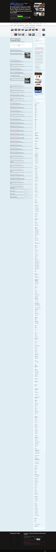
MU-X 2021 (36, 240)
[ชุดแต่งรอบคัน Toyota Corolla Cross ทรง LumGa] (43, 35)
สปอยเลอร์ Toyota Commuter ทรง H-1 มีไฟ (16, 95)
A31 (35, 327)
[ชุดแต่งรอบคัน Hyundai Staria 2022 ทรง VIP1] (29, 30)
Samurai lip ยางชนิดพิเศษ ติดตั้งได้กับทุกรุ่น (16, 72)
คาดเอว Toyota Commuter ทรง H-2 (15, 103)
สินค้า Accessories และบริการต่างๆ (23, 23)
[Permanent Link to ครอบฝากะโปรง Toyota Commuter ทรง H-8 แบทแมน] (15, 97)
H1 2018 (36, 222)
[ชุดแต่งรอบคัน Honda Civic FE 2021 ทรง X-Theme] (29, 35)
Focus (35, 378)
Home (11, 23)
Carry (35, 402)
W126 (35, 109)
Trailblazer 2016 (37, 148)
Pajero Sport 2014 (37, 304)
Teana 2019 (36, 358)
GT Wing (36, 153)
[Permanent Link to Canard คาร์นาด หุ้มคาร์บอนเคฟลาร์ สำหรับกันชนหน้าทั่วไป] (16, 185)
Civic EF (36, 184)
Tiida (35, 360)
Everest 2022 (36, 374)
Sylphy (36, 353)
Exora (35, 385)
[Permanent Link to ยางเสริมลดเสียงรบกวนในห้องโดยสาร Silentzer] (15, 177)
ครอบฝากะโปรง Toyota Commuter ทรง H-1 (17, 152)
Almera (36, 321)
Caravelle (36, 389)
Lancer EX (36, 296)
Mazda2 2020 (37, 268)
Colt (35, 290)
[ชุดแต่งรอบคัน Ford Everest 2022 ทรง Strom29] (19, 30)
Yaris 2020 (36, 512)
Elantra (36, 219)
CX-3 (35, 249)
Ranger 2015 (36, 381)
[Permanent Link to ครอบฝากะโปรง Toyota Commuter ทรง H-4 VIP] (15, 164)
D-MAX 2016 (36, 231)
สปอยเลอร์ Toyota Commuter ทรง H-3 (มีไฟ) (17, 137)
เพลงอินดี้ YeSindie (29, 542)
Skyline (36, 350)
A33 (35, 330)
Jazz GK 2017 (36, 211)
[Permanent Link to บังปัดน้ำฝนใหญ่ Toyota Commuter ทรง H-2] (14, 121)
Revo (35, 474)
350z (35, 319)
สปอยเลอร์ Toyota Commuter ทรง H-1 (16, 145)
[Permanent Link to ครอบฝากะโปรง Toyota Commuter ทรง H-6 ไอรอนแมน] (16, 159)
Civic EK (36, 187)
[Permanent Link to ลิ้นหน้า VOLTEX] (26, 190)
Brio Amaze (36, 166)
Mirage (36, 297)
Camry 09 (36, 440)
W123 (35, 106)
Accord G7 (36, 160)
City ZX (36, 181)
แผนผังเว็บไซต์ (26, 25)
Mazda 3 (36, 259)
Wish (35, 503)
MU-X (35, 237)
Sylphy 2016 (36, 354)
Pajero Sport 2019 (37, 305)
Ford (35, 369)
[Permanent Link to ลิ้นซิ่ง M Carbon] (26, 193)
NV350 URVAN (37, 345)
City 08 (35, 170)
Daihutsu (36, 366)
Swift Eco (36, 412)
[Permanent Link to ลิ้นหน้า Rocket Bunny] (27, 196)
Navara (36, 341)
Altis (35, 425)
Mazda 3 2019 (37, 265)
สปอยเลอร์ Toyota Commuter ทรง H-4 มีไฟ (16, 134)
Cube (35, 332)
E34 (35, 121)
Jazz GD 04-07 (36, 205)
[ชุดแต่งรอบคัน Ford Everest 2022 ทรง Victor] (26, 30)
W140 (35, 111)
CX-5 (35, 253)
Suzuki (36, 400)
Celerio (36, 405)
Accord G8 (36, 161)
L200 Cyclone (37, 294)
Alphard (36, 424)
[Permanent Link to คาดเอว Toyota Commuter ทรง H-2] (14, 102)
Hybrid (35, 446)
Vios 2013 (36, 499)
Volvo (35, 518)
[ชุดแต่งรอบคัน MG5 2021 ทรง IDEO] (36, 34)
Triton (35, 312)
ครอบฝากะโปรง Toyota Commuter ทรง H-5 (17, 130)
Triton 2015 (36, 313)
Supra (35, 487)
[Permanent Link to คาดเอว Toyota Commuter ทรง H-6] (14, 59)
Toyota (36, 416)
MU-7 (35, 235)
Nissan (36, 317)
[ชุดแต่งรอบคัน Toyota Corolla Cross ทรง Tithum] (43, 30)
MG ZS (36, 275)
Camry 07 (36, 439)
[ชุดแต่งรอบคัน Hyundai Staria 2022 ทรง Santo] (12, 34)
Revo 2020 (36, 478)
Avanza (36, 435)
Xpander (36, 315)
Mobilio (36, 213)
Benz (35, 104)
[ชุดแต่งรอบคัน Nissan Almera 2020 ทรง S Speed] (40, 29)
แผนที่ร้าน (15, 25)
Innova (36, 468)
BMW (35, 119)
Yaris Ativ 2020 (37, 515)
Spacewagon (36, 309)
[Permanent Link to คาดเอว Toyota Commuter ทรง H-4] (14, 109)
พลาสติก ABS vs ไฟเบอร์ (36, 23)
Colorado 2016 (37, 138)
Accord (36, 155)
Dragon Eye (36, 234)
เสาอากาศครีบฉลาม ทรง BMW (14, 75)
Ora (35, 364)
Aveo (35, 133)
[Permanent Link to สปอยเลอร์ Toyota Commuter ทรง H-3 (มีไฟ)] (15, 136)
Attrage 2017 (36, 282)
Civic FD (36, 194)
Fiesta (35, 375)
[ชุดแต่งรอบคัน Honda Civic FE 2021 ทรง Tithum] (26, 33)
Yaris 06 (36, 505)
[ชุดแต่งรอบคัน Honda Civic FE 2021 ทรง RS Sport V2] (19, 35)
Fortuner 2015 (36, 459)
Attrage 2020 (36, 283)
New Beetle (36, 392)
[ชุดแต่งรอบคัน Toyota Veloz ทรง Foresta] (12, 30)
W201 (35, 112)
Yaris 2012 (36, 508)
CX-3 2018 (36, 250)
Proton (36, 384)
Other (35, 365)
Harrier (36, 465)
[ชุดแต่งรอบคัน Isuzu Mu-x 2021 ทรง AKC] (33, 30)
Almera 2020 (36, 323)
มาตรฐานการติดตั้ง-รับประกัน (21, 25)
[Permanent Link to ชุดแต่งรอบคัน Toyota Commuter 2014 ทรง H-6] (15, 113)
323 (35, 246)
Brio (35, 165)
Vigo (35, 493)
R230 (35, 105)
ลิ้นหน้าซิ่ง (36, 526)
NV (35, 344)
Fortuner (36, 458)
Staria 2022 (36, 225)
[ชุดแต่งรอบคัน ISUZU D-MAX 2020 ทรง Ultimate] (33, 35)
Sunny (36, 351)
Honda (36, 154)
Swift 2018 (36, 411)
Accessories (11, 535)
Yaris (35, 504)
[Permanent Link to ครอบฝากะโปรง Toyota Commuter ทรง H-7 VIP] (15, 63)
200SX (36, 318)
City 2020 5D (36, 177)
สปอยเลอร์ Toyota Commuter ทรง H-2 (16, 141)
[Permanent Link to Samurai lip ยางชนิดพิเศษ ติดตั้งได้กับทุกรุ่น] (14, 71)
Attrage (36, 280)
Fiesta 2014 (36, 376)
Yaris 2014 (36, 509)
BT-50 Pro (36, 247)
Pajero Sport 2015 (37, 307)
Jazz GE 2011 (36, 208)
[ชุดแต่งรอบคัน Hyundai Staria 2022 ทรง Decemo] (36, 30)
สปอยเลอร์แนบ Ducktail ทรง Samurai (16, 50)
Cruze (35, 140)
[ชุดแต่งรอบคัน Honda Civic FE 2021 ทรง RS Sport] (22, 35)
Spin (35, 146)
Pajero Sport (36, 303)
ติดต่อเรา (12, 25)
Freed (35, 200)
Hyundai (36, 218)
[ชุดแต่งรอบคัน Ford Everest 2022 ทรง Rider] (15, 30)
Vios (35, 496)
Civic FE (36, 195)
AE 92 (35, 420)
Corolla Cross (37, 455)
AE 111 (35, 419)
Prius (35, 472)
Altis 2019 (36, 433)
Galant (36, 293)
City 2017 (36, 174)
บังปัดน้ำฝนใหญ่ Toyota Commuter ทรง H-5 (17, 107)
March (36, 338)
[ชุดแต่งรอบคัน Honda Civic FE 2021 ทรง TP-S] (15, 35)
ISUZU (36, 227)
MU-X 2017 (36, 238)
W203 (35, 115)
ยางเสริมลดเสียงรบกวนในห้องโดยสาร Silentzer (17, 178)
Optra (35, 143)
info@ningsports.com (23, 14)
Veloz (35, 490)
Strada (36, 310)
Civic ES (36, 188)
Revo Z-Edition (37, 476)
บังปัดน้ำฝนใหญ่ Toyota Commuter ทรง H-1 (17, 126)
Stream (36, 216)
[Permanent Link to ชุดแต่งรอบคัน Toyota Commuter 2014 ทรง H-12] (15, 89)
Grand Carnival (37, 243)
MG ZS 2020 (36, 277)
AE (35, 417)
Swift (35, 409)
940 (35, 520)
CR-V (35, 199)
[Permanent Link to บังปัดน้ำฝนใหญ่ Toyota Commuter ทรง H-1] (14, 125)
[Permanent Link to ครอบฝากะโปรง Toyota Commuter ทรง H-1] (14, 151)
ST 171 (36, 484)
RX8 (35, 271)
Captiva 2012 (36, 135)
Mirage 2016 (36, 298)
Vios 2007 (36, 498)
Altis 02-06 (36, 426)
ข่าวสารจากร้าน (37, 524)
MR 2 (35, 471)
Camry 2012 (36, 443)
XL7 (35, 414)
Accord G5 (36, 157)
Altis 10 (36, 429)
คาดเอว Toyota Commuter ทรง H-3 (15, 119)
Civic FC (36, 191)
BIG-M (36, 325)
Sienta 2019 (36, 481)
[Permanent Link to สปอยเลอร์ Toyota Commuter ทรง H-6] (14, 147)
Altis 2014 (36, 430)
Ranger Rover (37, 397)
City (35, 168)
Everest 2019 (36, 372)
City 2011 (36, 171)
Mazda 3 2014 (37, 262)
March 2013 (36, 339)
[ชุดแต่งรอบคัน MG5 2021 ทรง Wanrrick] (40, 34)
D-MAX (36, 228)
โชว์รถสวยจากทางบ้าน (38, 25)
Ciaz (35, 406)
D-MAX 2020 (36, 232)
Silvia (35, 348)
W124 (35, 108)
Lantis (36, 256)
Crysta (35, 469)
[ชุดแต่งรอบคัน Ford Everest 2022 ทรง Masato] (22, 30)
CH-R (35, 448)
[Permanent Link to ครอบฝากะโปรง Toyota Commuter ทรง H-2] (14, 173)
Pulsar (36, 347)
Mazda (36, 245)
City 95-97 (36, 178)
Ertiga (35, 408)
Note (35, 342)
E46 (35, 124)
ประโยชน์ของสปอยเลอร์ (32, 25)
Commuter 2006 (37, 450)
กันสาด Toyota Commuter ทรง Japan (16, 53)
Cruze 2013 (36, 141)
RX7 (35, 269)
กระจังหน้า (36, 394)
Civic (35, 183)
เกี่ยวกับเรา (41, 23)
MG (35, 273)
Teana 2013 (36, 356)
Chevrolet (36, 132)
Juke (35, 335)
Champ (36, 287)
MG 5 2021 (36, 274)
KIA (35, 242)
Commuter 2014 (37, 453)
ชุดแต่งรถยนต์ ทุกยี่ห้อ (16, 23)
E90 (35, 127)
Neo (35, 386)
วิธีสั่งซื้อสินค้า (30, 23)
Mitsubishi (36, 279)
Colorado (36, 137)
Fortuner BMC (36, 463)
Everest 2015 (36, 371)
